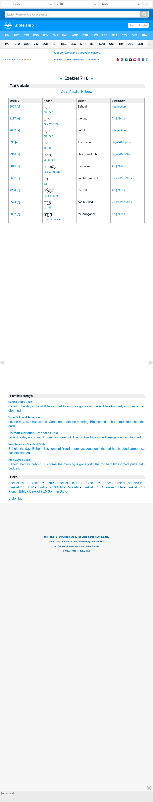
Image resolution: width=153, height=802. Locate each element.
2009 (13, 106)
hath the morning (76, 421)
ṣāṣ (45, 183)
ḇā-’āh (48, 147)
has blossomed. (19, 453)
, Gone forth (55, 421)
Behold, (13, 406)
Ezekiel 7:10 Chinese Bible (102, 487)
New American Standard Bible (26, 444)
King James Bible (19, 459)
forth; (96, 448)
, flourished (131, 421)
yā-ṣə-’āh (49, 159)
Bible (7, 59)
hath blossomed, (117, 464)
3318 (13, 154)
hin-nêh (48, 111)
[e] (18, 106)
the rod (99, 406)
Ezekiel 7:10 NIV (42, 483)
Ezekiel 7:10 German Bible (48, 491)
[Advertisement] (76, 307)
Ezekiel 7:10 (17, 483)
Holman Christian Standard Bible (33, 433)
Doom (67, 406)
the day (26, 406)
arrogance (131, 406)
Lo (10, 421)
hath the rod (115, 421)
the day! (25, 448)
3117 (13, 118)
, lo (26, 421)
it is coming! (52, 448)
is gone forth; (85, 464)
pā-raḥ (48, 207)
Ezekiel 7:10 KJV (21, 487)
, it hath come (37, 421)
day (24, 437)
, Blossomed (97, 421)
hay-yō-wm (51, 123)
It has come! (53, 406)
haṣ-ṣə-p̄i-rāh (52, 171)
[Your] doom (70, 448)
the (19, 437)
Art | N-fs (117, 166)
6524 (13, 202)
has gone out (62, 437)
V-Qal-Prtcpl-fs (121, 142)
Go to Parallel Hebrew (76, 91)
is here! (37, 406)
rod (81, 437)
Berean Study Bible (20, 401)
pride (133, 464)
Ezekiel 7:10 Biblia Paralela (58, 487)
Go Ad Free (7, 793)
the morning (66, 464)
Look (11, 437)
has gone (86, 448)
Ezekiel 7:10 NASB (128, 483)
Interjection (119, 106)
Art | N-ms (118, 118)
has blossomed (95, 437)
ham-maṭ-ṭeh (51, 195)
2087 (13, 214)
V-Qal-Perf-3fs (121, 154)
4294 (13, 190)
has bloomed (132, 437)
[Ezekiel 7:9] (5, 371)
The (75, 437)
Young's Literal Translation (24, 417)
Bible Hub (15, 498)
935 (12, 142)
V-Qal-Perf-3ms (122, 178)
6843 (13, 166)
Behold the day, (19, 464)
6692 (13, 178)
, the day (18, 421)
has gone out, (83, 406)
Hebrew (16, 59)
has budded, (114, 406)
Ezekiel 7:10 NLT (69, 483)
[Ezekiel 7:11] (148, 371)
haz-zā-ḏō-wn (52, 219)
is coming (35, 437)
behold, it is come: (44, 464)
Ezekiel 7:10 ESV (98, 483)
